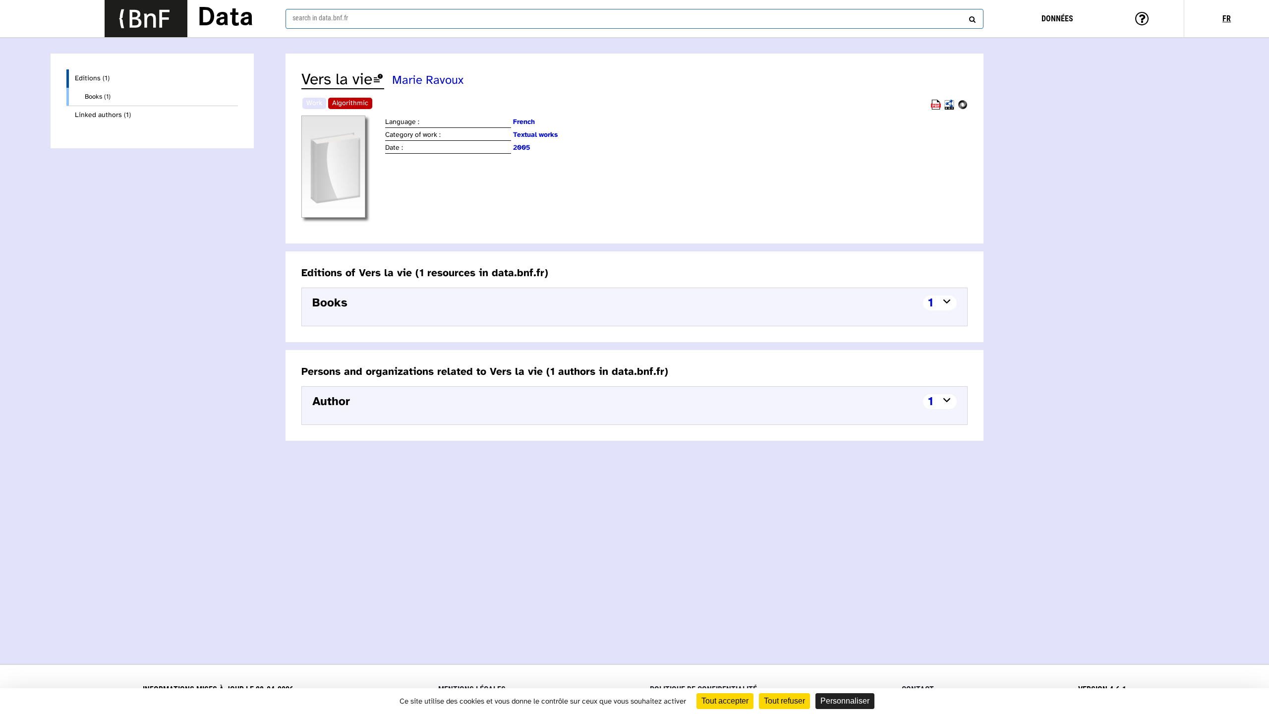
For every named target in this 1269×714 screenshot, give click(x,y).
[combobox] (634, 19)
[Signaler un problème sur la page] (378, 80)
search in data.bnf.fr (320, 18)
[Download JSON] (963, 108)
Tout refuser (784, 701)
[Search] (971, 17)
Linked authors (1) (103, 115)
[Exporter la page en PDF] (936, 108)
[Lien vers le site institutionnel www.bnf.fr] (146, 18)
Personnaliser (844, 701)
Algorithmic (350, 103)
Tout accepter (725, 701)
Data (225, 18)
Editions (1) (92, 78)
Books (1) (98, 96)
